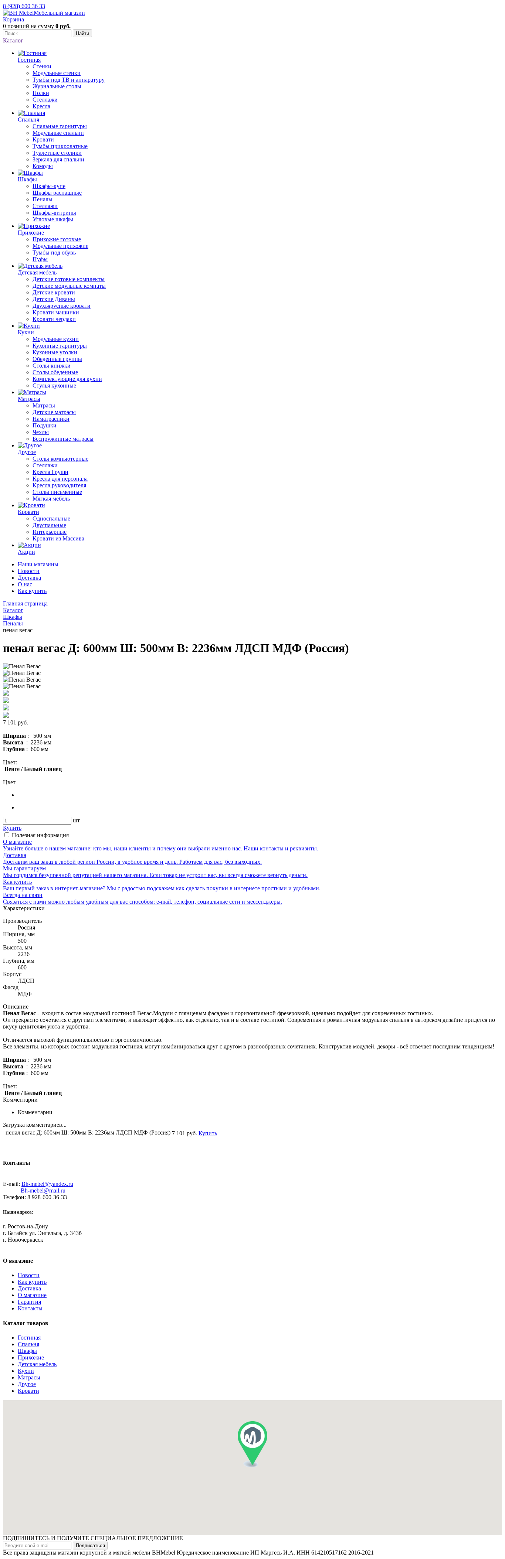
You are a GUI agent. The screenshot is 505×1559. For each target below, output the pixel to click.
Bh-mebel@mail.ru (43, 1190)
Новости (29, 571)
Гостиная (29, 1337)
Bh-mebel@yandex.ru (47, 1184)
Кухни (26, 1371)
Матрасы (29, 1377)
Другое (27, 1384)
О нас (25, 584)
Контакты (30, 1308)
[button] (252, 1444)
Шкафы (27, 1351)
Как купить (32, 591)
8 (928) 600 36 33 (24, 6)
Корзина (13, 19)
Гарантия (29, 1302)
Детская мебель (37, 1364)
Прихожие (31, 1357)
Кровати (28, 1391)
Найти (82, 33)
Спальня (28, 1344)
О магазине (32, 1295)
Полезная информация (40, 835)
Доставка (29, 577)
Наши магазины (38, 564)
